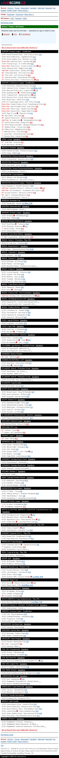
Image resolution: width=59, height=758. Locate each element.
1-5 (24, 621)
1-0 (40, 54)
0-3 (25, 445)
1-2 (34, 57)
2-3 (36, 111)
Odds (25, 18)
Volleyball (41, 8)
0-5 (19, 454)
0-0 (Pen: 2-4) (27, 585)
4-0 (38, 706)
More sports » (23, 10)
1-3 (25, 332)
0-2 (26, 177)
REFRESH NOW (7, 23)
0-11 (31, 249)
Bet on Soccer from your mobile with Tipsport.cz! (19, 47)
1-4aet (33, 93)
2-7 (27, 216)
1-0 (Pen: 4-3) (36, 88)
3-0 (30, 68)
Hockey (10, 8)
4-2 (32, 64)
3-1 (39, 519)
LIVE (12, 18)
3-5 (38, 545)
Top (2, 745)
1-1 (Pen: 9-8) (37, 577)
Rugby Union (12, 10)
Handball (33, 8)
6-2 (28, 310)
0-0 (34, 77)
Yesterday (10, 14)
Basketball (24, 8)
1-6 (22, 483)
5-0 (29, 456)
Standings (17, 139)
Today (3, 14)
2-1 (34, 61)
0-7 (22, 619)
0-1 (32, 70)
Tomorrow (19, 14)
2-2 (35, 109)
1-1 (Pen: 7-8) (37, 602)
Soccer (3, 8)
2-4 (21, 491)
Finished (18, 18)
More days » (29, 14)
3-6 (32, 616)
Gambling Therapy (23, 753)
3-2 (27, 99)
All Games (5, 18)
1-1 (36, 90)
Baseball (49, 8)
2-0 (28, 127)
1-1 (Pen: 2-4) (27, 203)
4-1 (39, 66)
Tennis (17, 8)
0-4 (28, 684)
